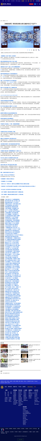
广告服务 (26, 428)
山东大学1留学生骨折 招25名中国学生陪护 (9, 95)
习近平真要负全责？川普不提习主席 (12, 289)
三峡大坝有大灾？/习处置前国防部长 (12, 199)
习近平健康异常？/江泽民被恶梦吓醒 (12, 307)
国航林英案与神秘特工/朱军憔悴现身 (12, 315)
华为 (8, 82)
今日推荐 (10, 398)
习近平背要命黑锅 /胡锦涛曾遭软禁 (12, 249)
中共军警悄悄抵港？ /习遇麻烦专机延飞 (13, 237)
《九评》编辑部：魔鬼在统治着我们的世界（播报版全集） (12, 191)
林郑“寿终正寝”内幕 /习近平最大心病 (12, 200)
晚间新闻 (14, 395)
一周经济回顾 (15, 400)
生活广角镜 (36, 391)
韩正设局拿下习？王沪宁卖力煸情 (11, 269)
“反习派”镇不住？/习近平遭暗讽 (11, 278)
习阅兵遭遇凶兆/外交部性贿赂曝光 (12, 309)
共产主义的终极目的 (26, 412)
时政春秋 (19, 395)
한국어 (9, 382)
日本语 (5, 382)
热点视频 (10, 397)
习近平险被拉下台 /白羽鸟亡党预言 (12, 246)
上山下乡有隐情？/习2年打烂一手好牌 (12, 229)
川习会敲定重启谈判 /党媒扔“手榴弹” (12, 215)
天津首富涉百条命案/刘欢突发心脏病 (12, 321)
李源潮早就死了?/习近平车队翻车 (11, 217)
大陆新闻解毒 (20, 404)
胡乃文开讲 (30, 394)
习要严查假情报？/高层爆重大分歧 (12, 208)
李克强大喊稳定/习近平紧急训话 (11, 283)
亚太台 (25, 381)
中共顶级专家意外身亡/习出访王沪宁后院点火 (14, 235)
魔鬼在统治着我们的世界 (27, 413)
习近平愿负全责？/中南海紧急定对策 (12, 292)
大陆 (5, 395)
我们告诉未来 (25, 408)
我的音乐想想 (36, 404)
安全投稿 (22, 428)
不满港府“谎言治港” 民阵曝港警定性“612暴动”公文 (10, 150)
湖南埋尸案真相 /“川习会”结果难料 (12, 223)
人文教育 (25, 390)
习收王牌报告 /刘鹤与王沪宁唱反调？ (12, 221)
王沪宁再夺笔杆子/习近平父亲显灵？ (12, 240)
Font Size (36, 50)
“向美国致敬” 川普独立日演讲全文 (7, 178)
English (32, 381)
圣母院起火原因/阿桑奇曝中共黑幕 (12, 319)
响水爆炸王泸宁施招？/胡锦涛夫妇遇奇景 (13, 328)
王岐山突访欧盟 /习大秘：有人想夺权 (12, 267)
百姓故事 (24, 420)
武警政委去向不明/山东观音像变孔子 (12, 297)
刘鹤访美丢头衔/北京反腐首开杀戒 (12, 291)
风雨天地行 (24, 418)
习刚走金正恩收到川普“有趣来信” (11, 224)
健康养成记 (30, 395)
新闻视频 (15, 390)
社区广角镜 (15, 401)
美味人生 (35, 396)
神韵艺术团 (7, 431)
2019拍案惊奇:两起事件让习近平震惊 (12, 338)
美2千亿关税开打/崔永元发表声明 (11, 288)
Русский (2, 382)
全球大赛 (10, 401)
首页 (1, 20)
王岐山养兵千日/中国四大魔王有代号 (12, 322)
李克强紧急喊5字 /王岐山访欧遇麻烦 (12, 266)
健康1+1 (30, 391)
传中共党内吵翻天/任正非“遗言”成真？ (13, 245)
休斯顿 (17, 381)
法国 (19, 381)
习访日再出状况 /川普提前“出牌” (11, 218)
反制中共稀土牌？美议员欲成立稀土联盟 (8, 164)
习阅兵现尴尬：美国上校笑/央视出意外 (13, 310)
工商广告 (24, 424)
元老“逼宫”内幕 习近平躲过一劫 (11, 332)
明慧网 (30, 431)
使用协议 (18, 428)
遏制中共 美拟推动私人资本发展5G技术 (8, 138)
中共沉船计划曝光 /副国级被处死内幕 (12, 263)
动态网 (34, 431)
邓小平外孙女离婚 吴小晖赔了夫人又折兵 (8, 106)
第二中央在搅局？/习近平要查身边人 (12, 327)
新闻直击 (14, 396)
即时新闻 (6, 398)
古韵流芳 (25, 394)
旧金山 (22, 381)
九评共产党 (24, 414)
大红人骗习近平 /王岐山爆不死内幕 (12, 331)
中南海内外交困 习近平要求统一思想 (7, 131)
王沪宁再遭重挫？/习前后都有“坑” (12, 214)
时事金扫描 (20, 394)
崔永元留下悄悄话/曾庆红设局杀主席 (12, 313)
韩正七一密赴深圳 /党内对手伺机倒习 (12, 211)
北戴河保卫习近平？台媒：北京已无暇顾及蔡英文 (10, 66)
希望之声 (20, 431)
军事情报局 (20, 399)
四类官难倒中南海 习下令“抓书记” (12, 202)
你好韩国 (35, 394)
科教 (8, 395)
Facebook (36, 0)
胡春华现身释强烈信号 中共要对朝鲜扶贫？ (9, 73)
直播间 (24, 386)
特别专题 (24, 406)
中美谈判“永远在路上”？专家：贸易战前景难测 (9, 123)
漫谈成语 (25, 396)
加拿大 (8, 381)
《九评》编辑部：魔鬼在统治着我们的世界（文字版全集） (12, 194)
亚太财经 (14, 404)
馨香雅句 (25, 395)
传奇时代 (24, 409)
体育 (11, 393)
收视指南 (10, 428)
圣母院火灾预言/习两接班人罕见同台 (12, 318)
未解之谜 (25, 391)
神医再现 (30, 396)
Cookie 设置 (20, 439)
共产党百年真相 (25, 410)
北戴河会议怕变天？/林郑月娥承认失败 (13, 203)
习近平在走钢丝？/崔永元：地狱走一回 (13, 286)
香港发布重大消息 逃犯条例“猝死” (12, 236)
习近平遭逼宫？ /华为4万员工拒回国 (12, 261)
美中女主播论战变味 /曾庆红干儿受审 (12, 260)
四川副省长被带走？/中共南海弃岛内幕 (13, 306)
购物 (35, 386)
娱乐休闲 (36, 390)
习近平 (3, 76)
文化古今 (25, 399)
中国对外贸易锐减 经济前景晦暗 (6, 100)
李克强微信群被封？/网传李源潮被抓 (12, 220)
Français (35, 381)
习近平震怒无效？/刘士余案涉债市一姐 (13, 275)
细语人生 (19, 405)
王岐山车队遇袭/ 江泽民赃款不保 (11, 257)
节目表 (19, 386)
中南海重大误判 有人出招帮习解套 (12, 264)
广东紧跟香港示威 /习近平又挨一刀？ (12, 227)
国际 (5, 392)
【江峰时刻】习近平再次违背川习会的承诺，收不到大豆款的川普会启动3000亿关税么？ (18, 186)
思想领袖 (19, 396)
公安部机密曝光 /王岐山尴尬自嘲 (11, 212)
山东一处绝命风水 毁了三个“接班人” (12, 324)
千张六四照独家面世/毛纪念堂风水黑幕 (13, 295)
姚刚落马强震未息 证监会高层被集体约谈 (8, 113)
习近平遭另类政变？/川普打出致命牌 (12, 251)
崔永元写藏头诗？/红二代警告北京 (12, 285)
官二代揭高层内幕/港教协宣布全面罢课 (13, 239)
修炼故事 (24, 423)
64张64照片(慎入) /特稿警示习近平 (12, 252)
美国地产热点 (26, 400)
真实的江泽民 (25, 415)
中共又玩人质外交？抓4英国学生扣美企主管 (9, 157)
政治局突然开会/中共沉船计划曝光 (12, 282)
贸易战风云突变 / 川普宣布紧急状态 (12, 281)
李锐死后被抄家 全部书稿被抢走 (6, 118)
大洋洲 (14, 381)
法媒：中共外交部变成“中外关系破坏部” (8, 80)
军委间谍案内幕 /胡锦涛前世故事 (11, 206)
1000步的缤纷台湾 (37, 402)
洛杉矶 (11, 381)
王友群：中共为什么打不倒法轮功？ (7, 174)
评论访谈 (20, 390)
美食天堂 (35, 395)
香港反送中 (12, 82)
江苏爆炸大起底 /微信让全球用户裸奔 (12, 337)
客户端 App (35, 428)
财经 (8, 394)
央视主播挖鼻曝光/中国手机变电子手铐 (13, 298)
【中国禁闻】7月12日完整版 (6, 181)
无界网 (37, 431)
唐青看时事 (20, 400)
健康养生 (30, 390)
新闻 (6, 390)
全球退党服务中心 (25, 431)
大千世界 (35, 399)
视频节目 (15, 386)
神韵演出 (6, 401)
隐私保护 (14, 428)
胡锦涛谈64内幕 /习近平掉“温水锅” (12, 243)
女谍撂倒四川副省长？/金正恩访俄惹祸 (13, 303)
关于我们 (6, 428)
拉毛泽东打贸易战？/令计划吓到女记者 (13, 276)
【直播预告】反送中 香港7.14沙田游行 (8, 55)
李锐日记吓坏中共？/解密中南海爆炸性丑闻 (13, 312)
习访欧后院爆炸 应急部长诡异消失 (12, 335)
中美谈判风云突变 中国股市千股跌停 (12, 294)
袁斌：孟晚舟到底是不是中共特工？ (7, 172)
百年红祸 (24, 417)
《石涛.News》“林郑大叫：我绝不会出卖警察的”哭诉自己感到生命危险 (14, 183)
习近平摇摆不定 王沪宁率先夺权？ (12, 255)
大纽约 (5, 381)
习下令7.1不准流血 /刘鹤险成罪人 (11, 209)
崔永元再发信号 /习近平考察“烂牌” (12, 273)
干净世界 (16, 431)
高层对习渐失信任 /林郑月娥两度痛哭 (12, 232)
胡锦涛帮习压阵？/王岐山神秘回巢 (12, 334)
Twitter (38, 0)
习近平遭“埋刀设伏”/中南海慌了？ (12, 233)
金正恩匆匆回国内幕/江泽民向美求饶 (12, 304)
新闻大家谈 (20, 391)
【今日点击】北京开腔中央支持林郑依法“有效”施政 (10, 189)
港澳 (8, 392)
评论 (5, 394)
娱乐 (11, 392)
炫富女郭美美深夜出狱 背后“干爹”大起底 (8, 61)
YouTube (39, 0)
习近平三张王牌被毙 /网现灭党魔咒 (12, 279)
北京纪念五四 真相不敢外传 (10, 301)
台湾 (8, 393)
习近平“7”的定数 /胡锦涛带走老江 (12, 272)
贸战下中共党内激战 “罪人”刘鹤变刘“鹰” (8, 87)
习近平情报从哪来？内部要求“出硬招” (12, 258)
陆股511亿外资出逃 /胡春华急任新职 (12, 270)
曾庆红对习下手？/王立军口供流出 (12, 242)
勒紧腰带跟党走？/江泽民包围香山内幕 (13, 325)
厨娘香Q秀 (36, 400)
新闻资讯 (4, 20)
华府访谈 (14, 399)
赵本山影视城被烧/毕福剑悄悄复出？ (12, 316)
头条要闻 (6, 397)
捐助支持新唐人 (30, 386)
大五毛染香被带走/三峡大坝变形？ (12, 205)
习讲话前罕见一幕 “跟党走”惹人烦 (12, 300)
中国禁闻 (14, 394)
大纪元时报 (11, 431)
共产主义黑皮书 (25, 419)
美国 (5, 393)
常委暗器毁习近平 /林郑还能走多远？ (12, 230)
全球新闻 (14, 391)
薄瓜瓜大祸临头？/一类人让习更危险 (12, 254)
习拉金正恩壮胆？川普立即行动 (11, 226)
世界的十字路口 (20, 401)
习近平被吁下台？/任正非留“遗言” (12, 248)
